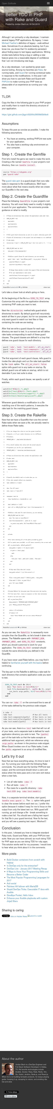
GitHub (24, 287)
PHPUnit (6, 81)
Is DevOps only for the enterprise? (22, 865)
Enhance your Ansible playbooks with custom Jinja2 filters (27, 900)
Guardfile (6, 287)
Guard (22, 72)
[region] (26, 250)
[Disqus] (26, 951)
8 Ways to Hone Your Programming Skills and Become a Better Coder (27, 873)
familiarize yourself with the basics (26, 662)
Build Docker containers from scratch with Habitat (26, 861)
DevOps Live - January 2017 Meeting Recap (27, 868)
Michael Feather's (10, 43)
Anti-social (11, 883)
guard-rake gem (13, 180)
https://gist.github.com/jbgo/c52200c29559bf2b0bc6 (25, 114)
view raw (47, 287)
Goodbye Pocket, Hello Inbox (20, 895)
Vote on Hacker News (18, 916)
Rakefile (6, 627)
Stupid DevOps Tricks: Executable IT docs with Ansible (28, 891)
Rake (40, 69)
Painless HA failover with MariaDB (22, 886)
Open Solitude (9, 3)
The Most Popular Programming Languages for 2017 (28, 879)
